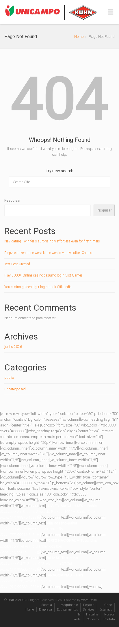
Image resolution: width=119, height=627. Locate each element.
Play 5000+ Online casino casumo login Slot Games (43, 275)
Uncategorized (15, 389)
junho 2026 (13, 347)
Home (78, 36)
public (9, 378)
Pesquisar (12, 201)
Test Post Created (17, 264)
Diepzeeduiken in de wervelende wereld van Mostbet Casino (48, 253)
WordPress (89, 600)
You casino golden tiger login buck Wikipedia (38, 287)
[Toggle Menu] (110, 12)
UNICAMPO (16, 600)
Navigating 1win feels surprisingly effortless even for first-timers (52, 241)
